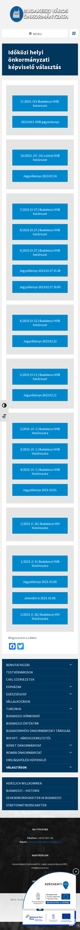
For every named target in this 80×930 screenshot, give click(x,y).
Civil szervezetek (20, 679)
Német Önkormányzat (24, 745)
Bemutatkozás (18, 665)
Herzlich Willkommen (24, 783)
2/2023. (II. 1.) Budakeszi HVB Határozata (40, 431)
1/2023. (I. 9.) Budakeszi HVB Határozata (40, 563)
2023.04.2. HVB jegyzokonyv (40, 122)
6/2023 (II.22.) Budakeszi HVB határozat (40, 323)
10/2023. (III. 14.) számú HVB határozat (40, 158)
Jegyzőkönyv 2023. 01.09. (40, 582)
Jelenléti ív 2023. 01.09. (40, 598)
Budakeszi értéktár (22, 723)
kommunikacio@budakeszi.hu (44, 841)
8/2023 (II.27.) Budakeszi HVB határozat (40, 232)
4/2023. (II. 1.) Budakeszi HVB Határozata (40, 471)
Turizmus (13, 709)
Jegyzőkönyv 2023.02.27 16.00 (40, 287)
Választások (16, 767)
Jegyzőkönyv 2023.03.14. (40, 176)
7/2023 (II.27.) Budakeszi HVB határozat (40, 211)
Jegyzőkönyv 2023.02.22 (40, 341)
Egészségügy (16, 694)
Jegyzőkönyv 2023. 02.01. (40, 490)
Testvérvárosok (19, 672)
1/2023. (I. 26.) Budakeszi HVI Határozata (40, 526)
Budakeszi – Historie (23, 791)
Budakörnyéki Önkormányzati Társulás (38, 731)
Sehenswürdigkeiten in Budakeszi (34, 798)
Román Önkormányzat (24, 753)
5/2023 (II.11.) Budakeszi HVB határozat (40, 377)
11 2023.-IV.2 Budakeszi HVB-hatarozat (40, 103)
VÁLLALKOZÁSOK (18, 701)
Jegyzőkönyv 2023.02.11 (40, 395)
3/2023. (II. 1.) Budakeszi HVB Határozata (40, 451)
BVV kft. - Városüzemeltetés (28, 738)
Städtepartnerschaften (26, 805)
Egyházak (13, 687)
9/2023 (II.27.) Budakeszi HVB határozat (40, 252)
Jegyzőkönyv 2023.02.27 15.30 (40, 271)
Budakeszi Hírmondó (23, 716)
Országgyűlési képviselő (26, 760)
